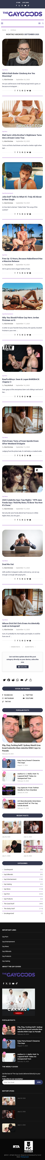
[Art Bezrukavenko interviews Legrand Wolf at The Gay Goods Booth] (8, 804)
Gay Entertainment (23, 879)
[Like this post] (15, 90)
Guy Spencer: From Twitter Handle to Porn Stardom (28, 789)
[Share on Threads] (25, 90)
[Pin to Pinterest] (22, 90)
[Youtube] (25, 5)
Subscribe (23, 667)
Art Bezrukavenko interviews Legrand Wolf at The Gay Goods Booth (29, 803)
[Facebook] (16, 5)
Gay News (23, 889)
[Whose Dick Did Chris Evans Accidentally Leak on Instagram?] (22, 602)
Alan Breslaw (8, 79)
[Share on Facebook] (17, 90)
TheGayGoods (24, 1157)
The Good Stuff (23, 904)
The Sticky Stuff (23, 908)
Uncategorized (23, 913)
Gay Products (23, 899)
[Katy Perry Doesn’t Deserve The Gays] (8, 763)
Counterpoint (23, 869)
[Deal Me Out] (22, 543)
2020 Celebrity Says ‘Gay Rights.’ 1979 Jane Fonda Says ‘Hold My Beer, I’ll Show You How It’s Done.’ (22, 502)
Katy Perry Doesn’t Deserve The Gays (28, 761)
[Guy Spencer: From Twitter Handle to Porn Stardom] (8, 790)
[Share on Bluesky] (27, 90)
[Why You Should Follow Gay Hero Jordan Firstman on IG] (22, 296)
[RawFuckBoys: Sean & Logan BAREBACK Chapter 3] (22, 358)
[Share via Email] (30, 90)
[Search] (43, 23)
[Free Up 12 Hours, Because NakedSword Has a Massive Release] (22, 237)
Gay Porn (23, 894)
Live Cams (25, 2)
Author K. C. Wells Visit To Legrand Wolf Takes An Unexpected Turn (28, 776)
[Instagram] (22, 5)
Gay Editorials (23, 874)
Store (18, 2)
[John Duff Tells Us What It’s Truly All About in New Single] (22, 175)
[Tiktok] (28, 5)
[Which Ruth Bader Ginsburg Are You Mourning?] (22, 52)
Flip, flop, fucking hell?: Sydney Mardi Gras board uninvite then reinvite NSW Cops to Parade (21, 748)
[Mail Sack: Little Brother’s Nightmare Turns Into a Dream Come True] (22, 114)
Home (4, 30)
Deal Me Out (8, 564)
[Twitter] (19, 5)
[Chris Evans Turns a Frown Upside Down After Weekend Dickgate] (22, 419)
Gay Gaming (23, 884)
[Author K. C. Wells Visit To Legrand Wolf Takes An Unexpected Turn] (8, 777)
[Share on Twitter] (20, 90)
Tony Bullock (8, 265)
